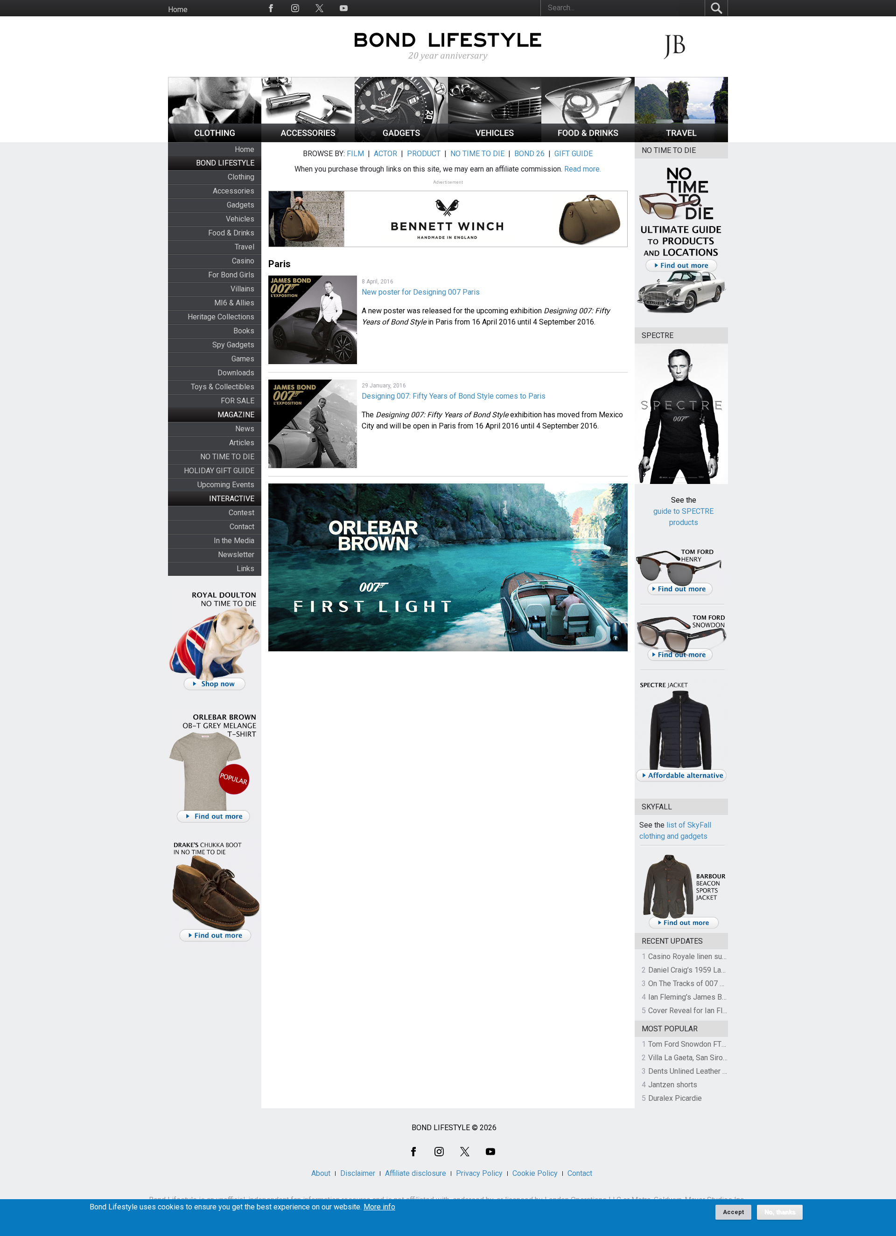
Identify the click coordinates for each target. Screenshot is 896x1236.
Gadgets (240, 204)
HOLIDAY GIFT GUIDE (219, 470)
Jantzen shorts (672, 1084)
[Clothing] (214, 139)
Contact (242, 526)
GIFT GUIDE (573, 153)
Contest (241, 512)
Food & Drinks (231, 232)
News (244, 428)
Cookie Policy (535, 1173)
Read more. (582, 169)
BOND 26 (529, 153)
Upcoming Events (225, 484)
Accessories (233, 190)
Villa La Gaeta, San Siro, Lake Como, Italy (714, 1057)
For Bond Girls (231, 274)
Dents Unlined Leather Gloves (696, 1071)
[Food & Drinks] (588, 139)
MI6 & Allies (234, 302)
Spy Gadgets (233, 344)
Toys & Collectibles (222, 386)
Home (178, 9)
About (320, 1173)
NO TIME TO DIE (227, 456)
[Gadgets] (401, 139)
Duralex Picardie (675, 1098)
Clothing (241, 177)
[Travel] (681, 139)
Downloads (235, 372)
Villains (242, 288)
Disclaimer (357, 1173)
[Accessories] (308, 139)
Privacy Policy (479, 1173)
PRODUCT (424, 153)
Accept (733, 1211)
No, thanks (779, 1212)
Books (243, 330)
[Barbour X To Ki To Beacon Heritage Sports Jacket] (683, 927)
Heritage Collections (221, 316)
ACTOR (385, 153)
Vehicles (240, 218)
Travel (244, 246)
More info (379, 1207)
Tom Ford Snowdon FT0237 (693, 1044)
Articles (241, 442)
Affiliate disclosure (415, 1173)
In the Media (234, 540)
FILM (355, 153)
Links (245, 568)
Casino (243, 260)
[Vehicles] (494, 139)
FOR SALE (237, 400)
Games (242, 358)
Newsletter (236, 554)
